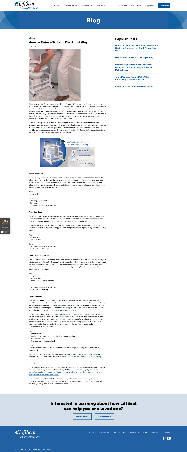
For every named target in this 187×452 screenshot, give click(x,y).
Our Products (103, 433)
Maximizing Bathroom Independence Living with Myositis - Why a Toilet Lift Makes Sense (134, 67)
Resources (122, 6)
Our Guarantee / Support (141, 6)
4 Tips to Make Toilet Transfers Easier (134, 86)
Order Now (164, 6)
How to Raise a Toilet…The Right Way (134, 57)
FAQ (112, 6)
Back (32, 38)
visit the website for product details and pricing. (82, 357)
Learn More (104, 416)
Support (167, 433)
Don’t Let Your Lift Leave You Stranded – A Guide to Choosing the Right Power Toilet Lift (136, 48)
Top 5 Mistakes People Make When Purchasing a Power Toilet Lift (132, 78)
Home (56, 6)
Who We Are (101, 6)
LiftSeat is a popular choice (70, 314)
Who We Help (86, 6)
